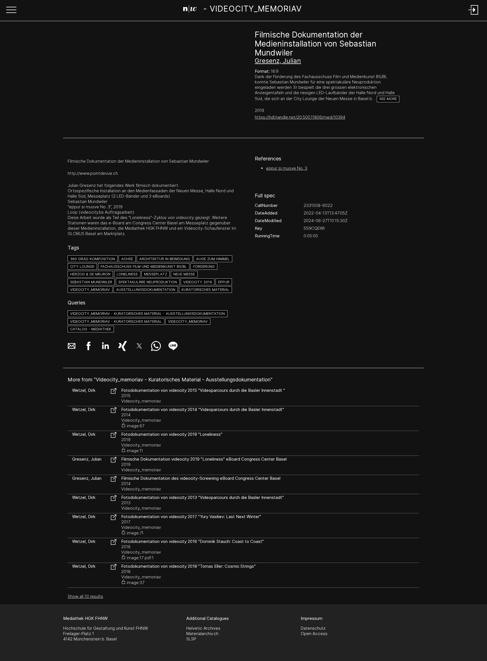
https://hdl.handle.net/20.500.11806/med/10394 (300, 117)
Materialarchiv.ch (202, 633)
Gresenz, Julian (278, 60)
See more (388, 99)
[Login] (473, 15)
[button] (11, 10)
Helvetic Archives (203, 628)
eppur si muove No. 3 (286, 168)
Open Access (314, 633)
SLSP (191, 639)
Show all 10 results (85, 596)
